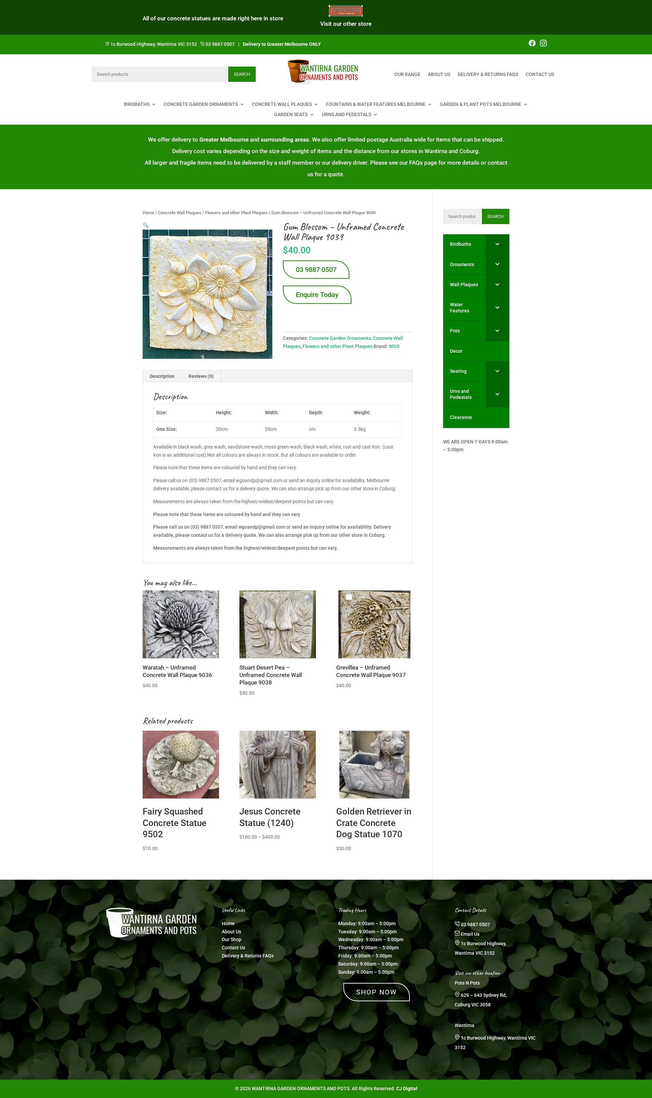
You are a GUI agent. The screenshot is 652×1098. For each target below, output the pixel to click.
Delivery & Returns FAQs (488, 74)
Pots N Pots (467, 983)
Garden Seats (291, 114)
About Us (439, 74)
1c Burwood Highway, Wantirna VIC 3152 (153, 44)
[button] (145, 225)
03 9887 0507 (220, 44)
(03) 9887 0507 (207, 527)
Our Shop (231, 939)
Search (242, 74)
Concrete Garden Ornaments (201, 104)
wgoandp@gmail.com (261, 527)
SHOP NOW (376, 992)
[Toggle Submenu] (497, 244)
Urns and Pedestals (346, 114)
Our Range (407, 74)
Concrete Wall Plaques (282, 104)
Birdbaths (136, 104)
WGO (394, 346)
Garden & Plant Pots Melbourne (480, 104)
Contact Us (540, 74)
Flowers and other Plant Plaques (236, 212)
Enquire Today (317, 295)
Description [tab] (162, 376)
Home (148, 212)
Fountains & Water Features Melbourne (375, 104)
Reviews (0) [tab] (201, 376)
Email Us (470, 934)
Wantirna (464, 1025)
